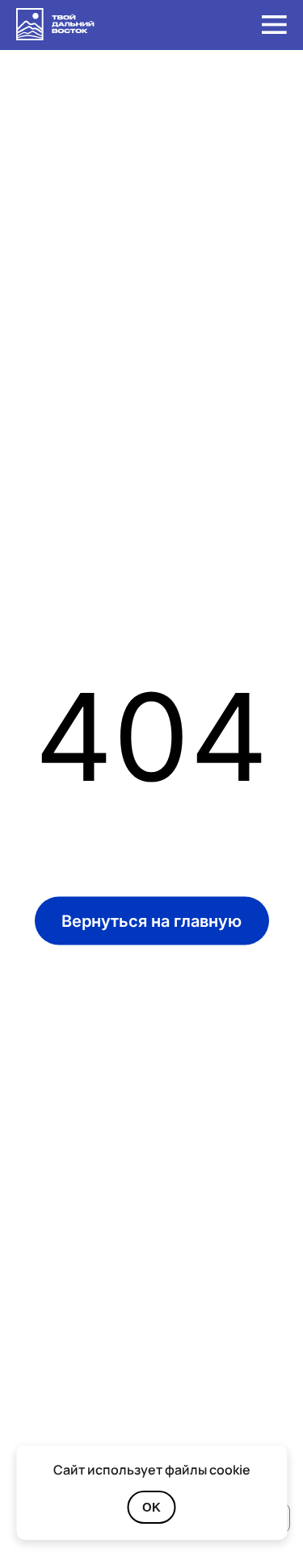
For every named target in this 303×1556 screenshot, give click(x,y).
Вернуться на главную (151, 920)
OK (151, 1507)
